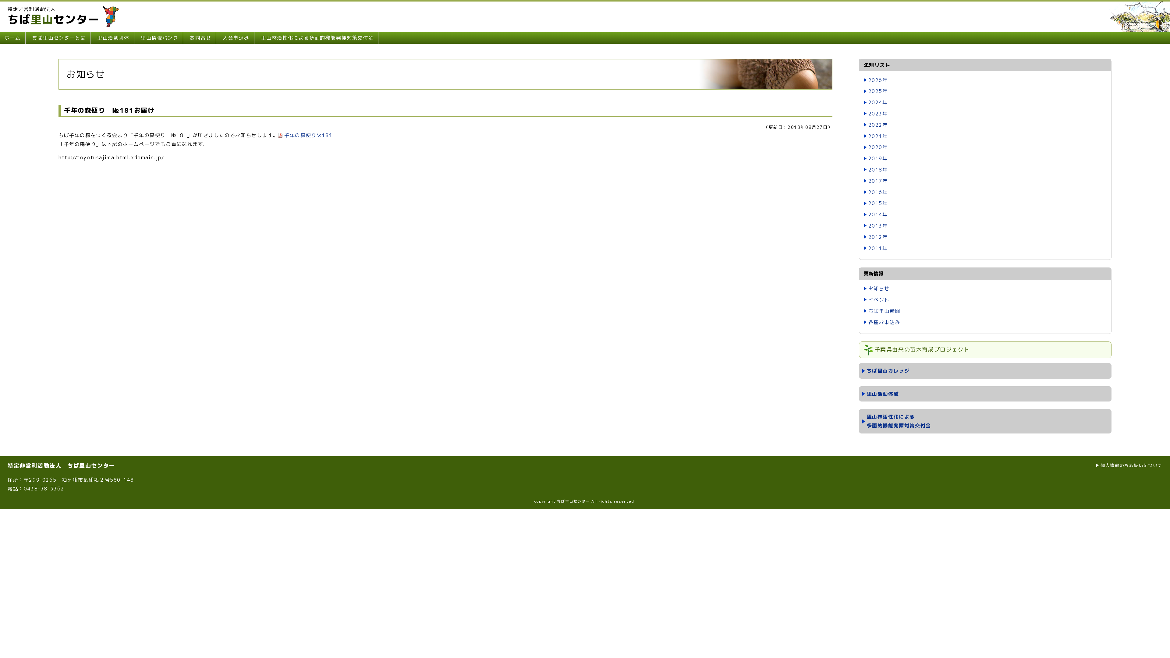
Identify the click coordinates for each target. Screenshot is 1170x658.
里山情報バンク (159, 37)
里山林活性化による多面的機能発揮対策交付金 (317, 37)
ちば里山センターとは (59, 37)
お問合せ (200, 37)
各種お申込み (884, 322)
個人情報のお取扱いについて (1131, 465)
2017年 (878, 181)
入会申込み (236, 37)
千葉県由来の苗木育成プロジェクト (922, 349)
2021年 (878, 136)
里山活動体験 (883, 394)
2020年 (878, 147)
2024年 (878, 102)
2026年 (878, 80)
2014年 (878, 214)
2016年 (878, 192)
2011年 (878, 248)
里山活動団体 (113, 37)
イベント (879, 299)
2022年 (878, 125)
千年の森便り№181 (308, 135)
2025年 (878, 91)
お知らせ (879, 288)
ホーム (13, 37)
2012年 (878, 237)
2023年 (878, 113)
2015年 (878, 203)
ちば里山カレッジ (888, 370)
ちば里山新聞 (884, 311)
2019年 (878, 158)
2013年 (878, 225)
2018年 (878, 169)
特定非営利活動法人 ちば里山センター (61, 465)
